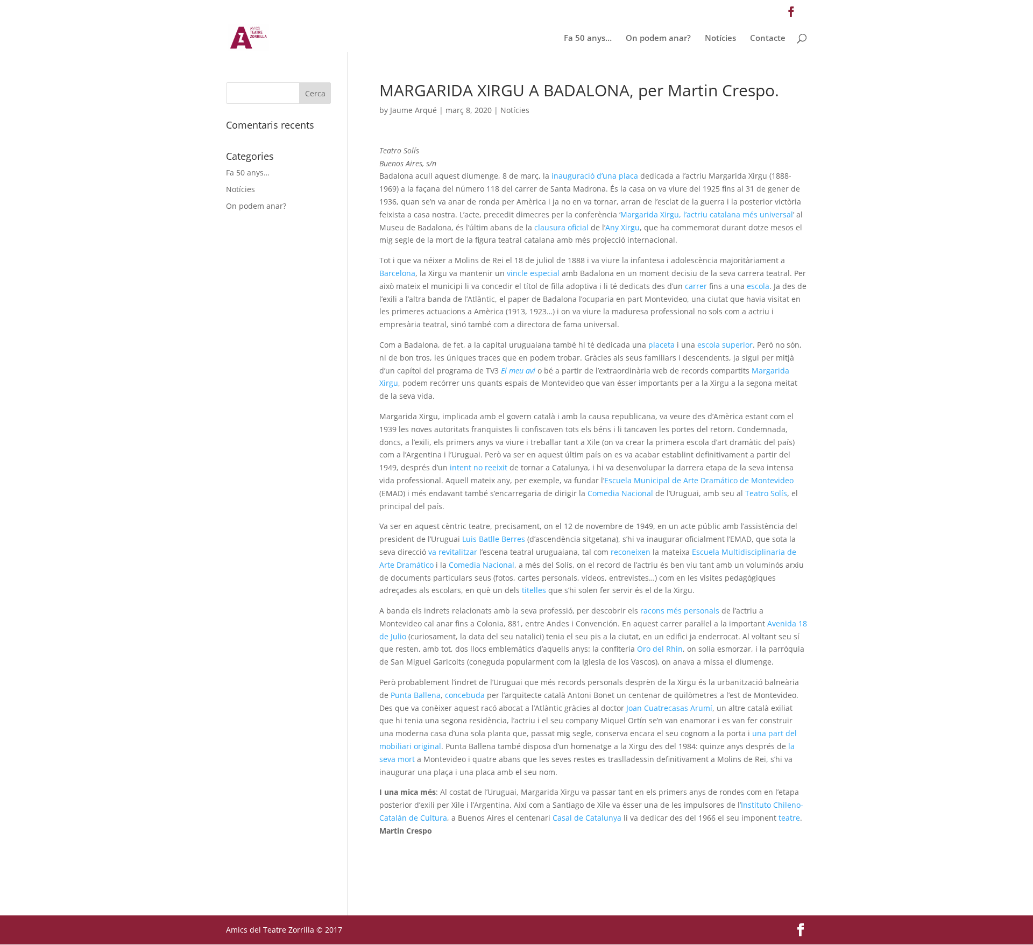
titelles (534, 590)
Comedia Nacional (620, 493)
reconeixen (630, 552)
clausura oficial (562, 227)
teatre (789, 818)
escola (758, 286)
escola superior (725, 345)
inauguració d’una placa (594, 176)
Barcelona (397, 273)
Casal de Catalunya (587, 818)
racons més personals (679, 610)
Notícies (720, 38)
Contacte (768, 38)
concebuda (465, 695)
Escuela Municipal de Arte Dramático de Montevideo (699, 480)
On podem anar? (658, 38)
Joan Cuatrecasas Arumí (669, 708)
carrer (696, 286)
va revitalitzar (452, 552)
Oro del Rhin (660, 649)
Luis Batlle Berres (493, 539)
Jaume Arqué (413, 110)
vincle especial (533, 273)
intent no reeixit (478, 467)
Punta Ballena (416, 695)
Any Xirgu (622, 227)
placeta (661, 345)
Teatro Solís (766, 493)
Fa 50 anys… (588, 38)
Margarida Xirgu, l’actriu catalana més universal (706, 214)
